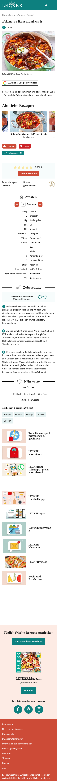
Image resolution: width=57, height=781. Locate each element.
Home (5, 15)
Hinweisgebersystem (12, 749)
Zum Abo (28, 690)
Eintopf (30, 15)
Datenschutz (8, 734)
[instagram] (39, 709)
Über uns (6, 753)
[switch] (42, 297)
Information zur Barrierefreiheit (17, 744)
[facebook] (18, 709)
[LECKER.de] (12, 5)
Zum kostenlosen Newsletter (28, 641)
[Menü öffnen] (53, 5)
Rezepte (13, 15)
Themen (6, 758)
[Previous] (4, 121)
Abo (4, 768)
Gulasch (40, 415)
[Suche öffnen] (46, 5)
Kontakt (6, 763)
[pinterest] (28, 709)
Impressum (7, 724)
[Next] (52, 121)
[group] (28, 126)
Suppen (21, 15)
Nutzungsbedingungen (13, 729)
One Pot (7, 421)
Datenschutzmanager (12, 739)
